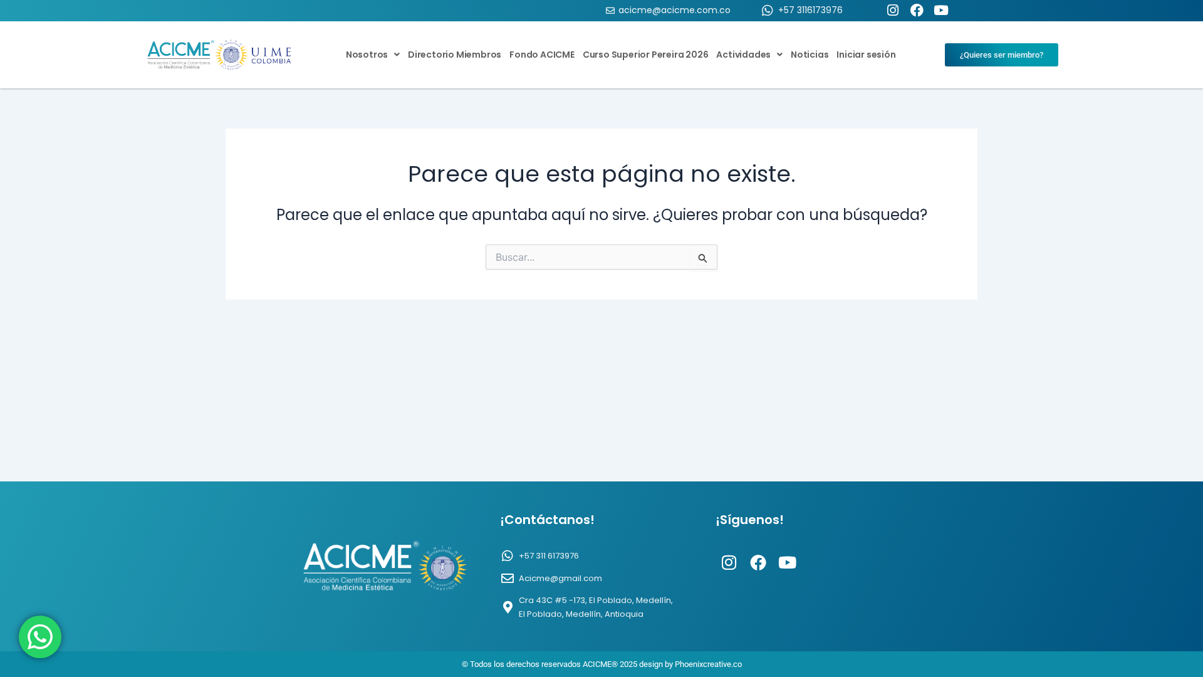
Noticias (809, 54)
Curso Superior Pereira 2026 (646, 54)
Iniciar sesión (865, 54)
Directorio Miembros (454, 54)
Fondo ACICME (542, 54)
